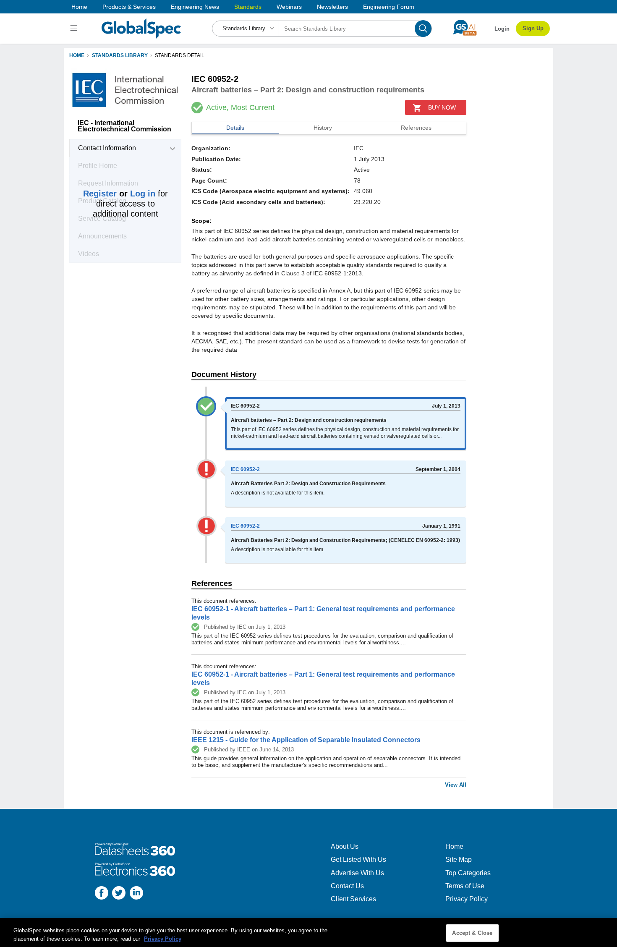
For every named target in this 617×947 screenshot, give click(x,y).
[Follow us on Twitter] (118, 894)
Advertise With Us (357, 872)
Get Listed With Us (358, 859)
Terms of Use (464, 885)
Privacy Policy (466, 899)
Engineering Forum (388, 6)
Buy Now (442, 107)
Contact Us (347, 885)
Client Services (353, 899)
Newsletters (332, 6)
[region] (308, 932)
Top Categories (468, 872)
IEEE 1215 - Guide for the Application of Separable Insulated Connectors (306, 739)
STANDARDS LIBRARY (120, 55)
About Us (344, 846)
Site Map (458, 859)
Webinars (289, 6)
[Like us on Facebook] (101, 894)
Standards (247, 6)
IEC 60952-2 (245, 469)
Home (79, 6)
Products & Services (129, 6)
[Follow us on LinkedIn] (136, 894)
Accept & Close (472, 933)
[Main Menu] (75, 28)
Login (502, 29)
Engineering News (195, 6)
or (119, 193)
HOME (76, 55)
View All (455, 785)
